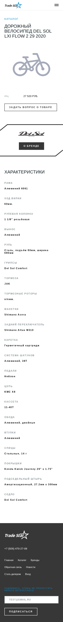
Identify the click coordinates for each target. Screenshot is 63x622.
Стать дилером (12, 574)
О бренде (31, 146)
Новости (30, 567)
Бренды (35, 560)
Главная (8, 560)
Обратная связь (13, 567)
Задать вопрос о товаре (30, 107)
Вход (28, 574)
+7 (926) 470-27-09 (15, 548)
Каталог (11, 18)
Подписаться (21, 611)
